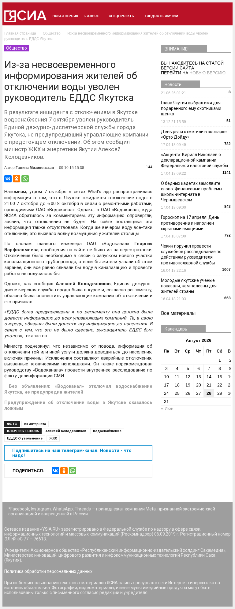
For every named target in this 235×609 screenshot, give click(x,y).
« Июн (167, 408)
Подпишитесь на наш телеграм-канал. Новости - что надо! (72, 453)
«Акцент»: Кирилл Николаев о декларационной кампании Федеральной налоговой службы (194, 160)
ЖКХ (53, 438)
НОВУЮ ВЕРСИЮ (207, 72)
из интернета (35, 424)
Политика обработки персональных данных (48, 571)
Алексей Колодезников (66, 431)
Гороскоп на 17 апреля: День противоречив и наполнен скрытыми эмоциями (190, 223)
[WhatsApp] (25, 178)
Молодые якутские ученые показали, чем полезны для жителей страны (189, 286)
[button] (223, 16)
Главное (91, 16)
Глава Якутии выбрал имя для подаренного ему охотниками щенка (191, 108)
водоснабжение (107, 431)
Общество (16, 48)
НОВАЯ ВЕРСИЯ (65, 16)
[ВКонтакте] (8, 178)
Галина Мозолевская (35, 168)
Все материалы (178, 313)
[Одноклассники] (16, 178)
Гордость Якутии (161, 16)
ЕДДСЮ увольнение (25, 438)
